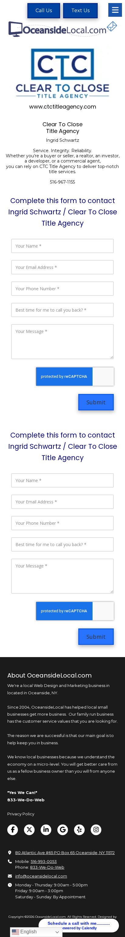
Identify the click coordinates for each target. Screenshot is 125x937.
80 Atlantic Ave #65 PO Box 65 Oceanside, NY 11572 (65, 852)
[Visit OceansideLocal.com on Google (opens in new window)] (62, 829)
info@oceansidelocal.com (41, 876)
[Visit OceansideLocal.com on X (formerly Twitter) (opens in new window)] (29, 829)
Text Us (80, 10)
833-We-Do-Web (47, 867)
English (28, 931)
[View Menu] (115, 10)
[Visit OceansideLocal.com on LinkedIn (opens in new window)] (46, 829)
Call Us (43, 10)
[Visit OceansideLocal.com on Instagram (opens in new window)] (96, 829)
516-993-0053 (44, 861)
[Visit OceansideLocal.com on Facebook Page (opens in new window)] (12, 829)
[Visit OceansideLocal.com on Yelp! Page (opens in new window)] (79, 829)
